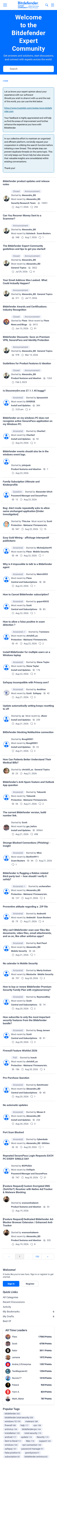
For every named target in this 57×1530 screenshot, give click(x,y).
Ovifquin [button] (30, 1169)
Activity (7, 1306)
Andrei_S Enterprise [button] (21, 1364)
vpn (37, 1425)
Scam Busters (44, 233)
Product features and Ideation (26, 378)
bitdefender (12, 1413)
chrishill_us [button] (32, 635)
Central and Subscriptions (24, 582)
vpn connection (31, 1445)
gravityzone (32, 1452)
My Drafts (28, 1316)
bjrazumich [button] (42, 397)
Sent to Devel (13, 1441)
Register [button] (30, 1284)
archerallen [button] (45, 886)
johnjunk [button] (26, 465)
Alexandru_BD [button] (29, 195)
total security (33, 1433)
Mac (30, 1441)
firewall (10, 1425)
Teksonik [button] (41, 792)
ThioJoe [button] (26, 521)
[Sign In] (52, 5)
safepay (10, 1449)
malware (31, 1421)
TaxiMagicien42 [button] (19, 1371)
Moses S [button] (41, 1112)
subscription (12, 1456)
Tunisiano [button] (44, 632)
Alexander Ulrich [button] (44, 491)
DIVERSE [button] (30, 401)
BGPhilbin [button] (27, 1165)
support (45, 1441)
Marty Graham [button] (44, 970)
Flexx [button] (24, 320)
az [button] (23, 716)
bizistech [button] (30, 233)
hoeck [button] (34, 1057)
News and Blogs (19, 324)
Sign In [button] (11, 1284)
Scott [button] (49, 521)
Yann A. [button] (16, 1392)
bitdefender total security (19, 1417)
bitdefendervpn (31, 1429)
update (26, 1437)
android (10, 1437)
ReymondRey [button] (43, 997)
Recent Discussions (14, 1302)
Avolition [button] (41, 689)
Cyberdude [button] (42, 1139)
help (24, 1425)
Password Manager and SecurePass (29, 495)
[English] (28, 5)
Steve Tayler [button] (43, 662)
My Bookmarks (28, 1311)
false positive (12, 1452)
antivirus (11, 1429)
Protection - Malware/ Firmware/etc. (29, 525)
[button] (6, 198)
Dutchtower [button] (42, 1085)
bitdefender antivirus (36, 1456)
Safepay (37, 693)
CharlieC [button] (41, 431)
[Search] (47, 5)
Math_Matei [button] (18, 1398)
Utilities (46, 1143)
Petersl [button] (15, 1385)
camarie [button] (16, 1357)
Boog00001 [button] (27, 739)
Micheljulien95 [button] (44, 547)
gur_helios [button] (31, 826)
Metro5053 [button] (42, 574)
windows (11, 1445)
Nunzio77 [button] (17, 1378)
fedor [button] (14, 1350)
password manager (32, 1449)
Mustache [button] (31, 974)
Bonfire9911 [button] (32, 856)
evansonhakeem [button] (30, 1203)
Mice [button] (39, 853)
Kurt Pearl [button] (42, 943)
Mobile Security (41, 551)
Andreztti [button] (41, 913)
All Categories (10, 1297)
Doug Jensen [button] (43, 1030)
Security (42, 1437)
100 (37, 1256)
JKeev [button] (44, 716)
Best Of (7, 1321)
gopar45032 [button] (43, 601)
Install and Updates (21, 405)
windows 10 (12, 1421)
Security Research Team (23, 203)
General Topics (18, 267)
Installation (12, 1433)
